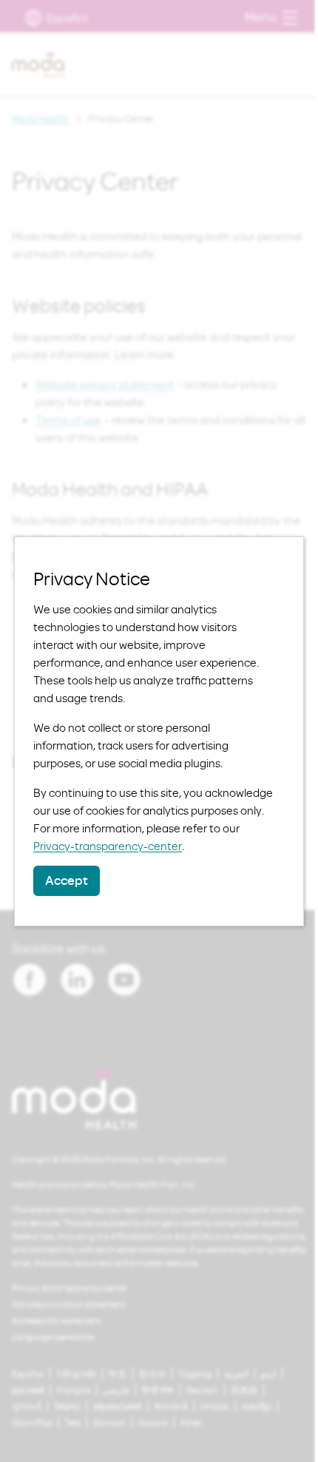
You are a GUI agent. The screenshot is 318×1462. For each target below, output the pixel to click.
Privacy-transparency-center (107, 845)
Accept (66, 880)
